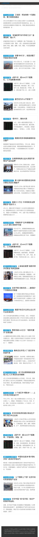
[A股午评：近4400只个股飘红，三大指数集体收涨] (8, 254)
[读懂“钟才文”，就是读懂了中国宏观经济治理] (8, 65)
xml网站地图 (5, 3)
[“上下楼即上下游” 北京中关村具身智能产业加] (8, 487)
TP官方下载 (7, 35)
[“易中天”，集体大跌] (8, 126)
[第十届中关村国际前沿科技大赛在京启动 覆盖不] (8, 190)
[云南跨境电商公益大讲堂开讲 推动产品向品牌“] (8, 168)
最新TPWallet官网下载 (10, 266)
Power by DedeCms (24, 531)
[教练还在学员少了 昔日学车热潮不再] (8, 360)
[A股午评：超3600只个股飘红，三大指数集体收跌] (8, 87)
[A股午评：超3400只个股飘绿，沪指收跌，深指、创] (8, 445)
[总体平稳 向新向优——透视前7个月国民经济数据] (8, 298)
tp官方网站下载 (8, 350)
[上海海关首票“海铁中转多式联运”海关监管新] (8, 276)
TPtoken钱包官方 (8, 15)
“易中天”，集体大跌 (19, 119)
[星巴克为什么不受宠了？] (8, 107)
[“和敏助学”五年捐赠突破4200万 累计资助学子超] (8, 232)
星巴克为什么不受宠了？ (24, 99)
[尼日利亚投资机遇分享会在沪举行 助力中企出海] (8, 423)
